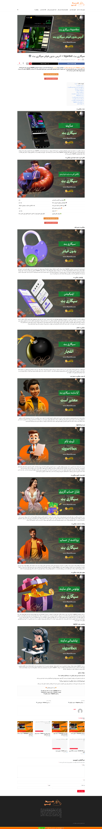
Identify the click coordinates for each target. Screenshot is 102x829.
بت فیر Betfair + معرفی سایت (61, 751)
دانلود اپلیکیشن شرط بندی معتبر (51, 78)
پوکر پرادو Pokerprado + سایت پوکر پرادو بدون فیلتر (60, 734)
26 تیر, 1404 (65, 752)
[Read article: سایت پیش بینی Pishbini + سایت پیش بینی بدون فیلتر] (42, 726)
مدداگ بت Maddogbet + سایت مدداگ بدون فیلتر (25, 734)
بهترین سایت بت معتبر (81, 9)
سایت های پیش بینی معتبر (51, 9)
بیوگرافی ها (36, 9)
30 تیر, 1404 (47, 736)
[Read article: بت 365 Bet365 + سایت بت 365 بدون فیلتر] (77, 744)
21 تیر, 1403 (73, 59)
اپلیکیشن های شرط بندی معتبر (63, 9)
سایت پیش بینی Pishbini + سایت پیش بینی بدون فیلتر (42, 734)
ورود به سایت (42, 828)
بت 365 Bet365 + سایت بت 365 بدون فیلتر (77, 751)
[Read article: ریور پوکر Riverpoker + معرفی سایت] (77, 726)
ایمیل (49, 785)
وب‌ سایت (83, 785)
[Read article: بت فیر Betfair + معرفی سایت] (59, 744)
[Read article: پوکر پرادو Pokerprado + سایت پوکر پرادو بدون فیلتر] (59, 726)
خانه (84, 13)
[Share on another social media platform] (27, 64)
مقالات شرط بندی (43, 9)
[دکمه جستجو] (17, 9)
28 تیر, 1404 (65, 736)
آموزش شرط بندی (73, 9)
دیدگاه (83, 765)
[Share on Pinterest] (30, 64)
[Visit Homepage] (78, 4)
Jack (78, 59)
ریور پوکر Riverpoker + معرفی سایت (78, 733)
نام (84, 780)
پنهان (76, 83)
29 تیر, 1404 (82, 735)
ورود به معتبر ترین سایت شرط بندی (51, 74)
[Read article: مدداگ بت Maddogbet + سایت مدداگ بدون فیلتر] (25, 726)
